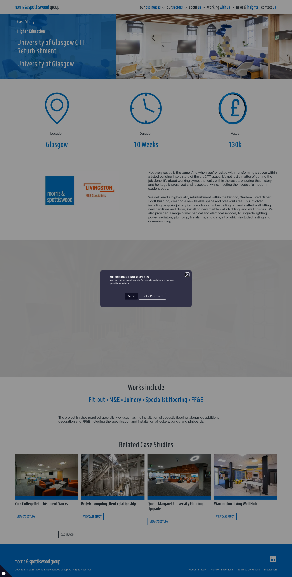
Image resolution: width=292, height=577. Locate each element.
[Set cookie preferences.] (6, 571)
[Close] (187, 274)
